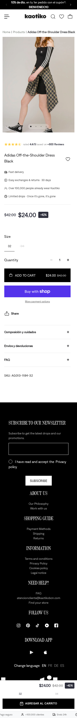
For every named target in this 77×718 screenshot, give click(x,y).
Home (6, 32)
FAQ (7, 359)
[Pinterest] (28, 625)
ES (62, 665)
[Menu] (7, 16)
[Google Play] (31, 652)
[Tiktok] (37, 625)
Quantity (11, 260)
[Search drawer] (53, 16)
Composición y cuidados (20, 332)
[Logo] (35, 16)
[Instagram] (18, 625)
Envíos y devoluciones (18, 346)
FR (50, 665)
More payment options (37, 301)
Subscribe (38, 481)
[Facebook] (56, 625)
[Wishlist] (61, 16)
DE (56, 665)
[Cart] (70, 16)
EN (44, 665)
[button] (68, 159)
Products (19, 32)
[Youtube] (47, 625)
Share (15, 313)
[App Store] (45, 652)
